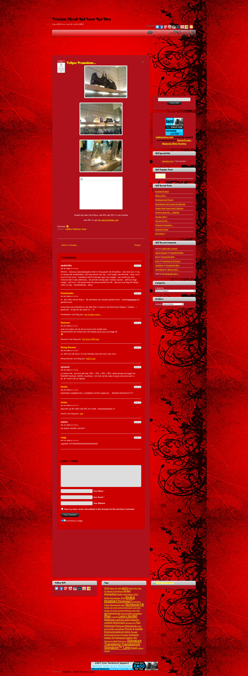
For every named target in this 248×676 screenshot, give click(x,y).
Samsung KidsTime (113, 641)
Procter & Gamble (134, 629)
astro (125, 588)
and (81, 414)
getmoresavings (112, 613)
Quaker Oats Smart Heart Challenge (169, 208)
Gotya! (137, 245)
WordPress (67, 672)
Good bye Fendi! (161, 229)
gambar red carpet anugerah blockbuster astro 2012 (122, 608)
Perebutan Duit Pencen (164, 200)
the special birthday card (108, 220)
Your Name (98, 491)
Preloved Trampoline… (164, 225)
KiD (156, 257)
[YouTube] (170, 27)
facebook (132, 604)
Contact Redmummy (178, 33)
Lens (122, 616)
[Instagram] (174, 27)
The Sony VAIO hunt (90, 339)
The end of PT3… (162, 221)
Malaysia (109, 619)
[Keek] (178, 27)
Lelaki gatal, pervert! (169, 249)
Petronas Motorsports (126, 626)
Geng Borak (160, 269)
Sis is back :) (160, 234)
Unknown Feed (167, 582)
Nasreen (65, 322)
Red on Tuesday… (70, 245)
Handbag (68, 229)
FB (142, 604)
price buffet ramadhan (114, 629)
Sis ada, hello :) (161, 217)
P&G (138, 622)
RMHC (127, 632)
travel (134, 647)
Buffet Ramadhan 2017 (127, 594)
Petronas (109, 625)
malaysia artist (122, 620)
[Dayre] (186, 27)
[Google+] (165, 27)
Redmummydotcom (114, 632)
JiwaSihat (159, 265)
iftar (107, 616)
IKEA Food (90, 359)
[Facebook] (161, 27)
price (139, 626)
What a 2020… (161, 196)
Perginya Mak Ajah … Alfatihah (167, 212)
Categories (159, 288)
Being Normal (68, 347)
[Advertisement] (124, 6)
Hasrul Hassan (161, 253)
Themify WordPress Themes (84, 672)
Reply (137, 265)
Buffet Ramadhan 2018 (114, 598)
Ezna (157, 261)
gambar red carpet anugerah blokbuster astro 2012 (122, 611)
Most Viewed (160, 176)
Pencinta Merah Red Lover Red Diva (81, 19)
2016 (106, 588)
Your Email (98, 497)
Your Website (99, 503)
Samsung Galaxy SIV (126, 637)
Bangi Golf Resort (115, 591)
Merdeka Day (130, 623)
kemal (64, 387)
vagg (63, 437)
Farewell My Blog (162, 191)
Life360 (131, 616)
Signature (134, 641)
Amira (64, 402)
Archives (158, 304)
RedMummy (77, 229)
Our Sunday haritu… (93, 314)
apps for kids (115, 588)
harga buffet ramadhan (131, 614)
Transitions (112, 644)
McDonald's (119, 622)
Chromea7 (124, 601)
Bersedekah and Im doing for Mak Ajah (170, 204)
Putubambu (67, 293)
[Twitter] (157, 27)
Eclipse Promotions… (81, 63)
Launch (114, 617)
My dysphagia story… (170, 274)
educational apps (117, 605)
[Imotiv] (182, 27)
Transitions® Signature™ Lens (122, 645)
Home (192, 33)
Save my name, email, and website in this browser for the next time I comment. (99, 509)
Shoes (84, 229)
